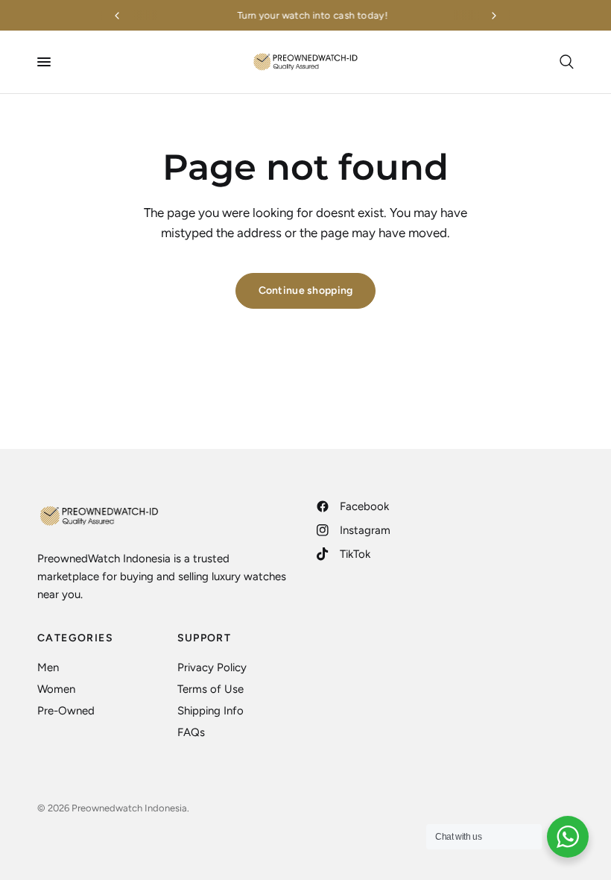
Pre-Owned (66, 710)
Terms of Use (210, 689)
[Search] (564, 62)
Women (56, 689)
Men (48, 667)
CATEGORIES (75, 638)
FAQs (191, 732)
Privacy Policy (212, 667)
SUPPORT (204, 638)
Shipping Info (210, 710)
